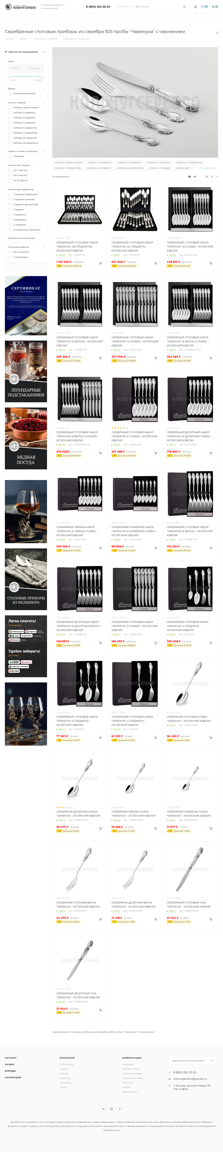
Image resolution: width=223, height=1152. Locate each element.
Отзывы (64, 1073)
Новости (64, 1069)
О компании (66, 1064)
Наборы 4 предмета (159, 162)
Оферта (126, 1087)
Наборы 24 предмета (98, 168)
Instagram (111, 1108)
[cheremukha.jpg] (135, 103)
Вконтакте (103, 1108)
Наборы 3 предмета (129, 162)
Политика (127, 1082)
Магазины (128, 1064)
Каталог (11, 1057)
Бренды (10, 1071)
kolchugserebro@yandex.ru (190, 1078)
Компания (67, 1057)
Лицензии (65, 1082)
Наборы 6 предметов (189, 162)
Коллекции (13, 1077)
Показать (26, 266)
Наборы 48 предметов (130, 168)
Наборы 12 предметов (67, 168)
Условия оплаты (131, 1069)
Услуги (63, 1087)
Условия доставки (132, 1073)
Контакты (65, 1078)
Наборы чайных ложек (68, 162)
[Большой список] (194, 176)
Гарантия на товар (132, 1078)
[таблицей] (217, 176)
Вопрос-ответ (129, 1091)
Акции (9, 1064)
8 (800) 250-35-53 (98, 6)
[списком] (212, 176)
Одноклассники (119, 1108)
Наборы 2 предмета (100, 162)
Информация (131, 1057)
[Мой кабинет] (195, 7)
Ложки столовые (159, 168)
